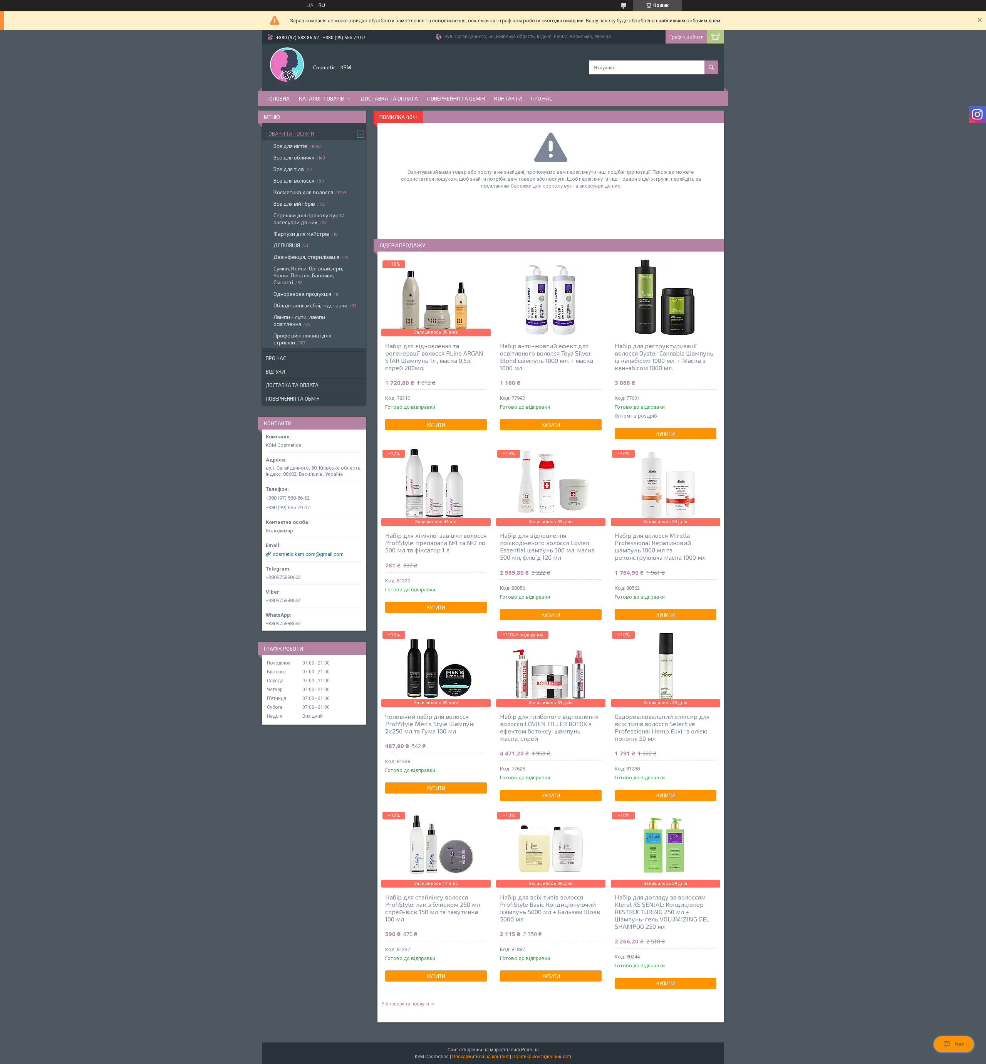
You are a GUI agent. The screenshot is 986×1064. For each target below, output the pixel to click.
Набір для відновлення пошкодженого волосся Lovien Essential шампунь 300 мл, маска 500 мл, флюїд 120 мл (547, 546)
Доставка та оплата (389, 98)
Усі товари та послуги (405, 1004)
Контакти (508, 98)
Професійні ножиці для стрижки (302, 339)
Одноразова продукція (302, 293)
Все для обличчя (293, 157)
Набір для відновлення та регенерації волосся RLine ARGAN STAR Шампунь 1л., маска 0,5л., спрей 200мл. (434, 356)
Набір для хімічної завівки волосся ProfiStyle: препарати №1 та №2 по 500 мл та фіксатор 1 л (435, 543)
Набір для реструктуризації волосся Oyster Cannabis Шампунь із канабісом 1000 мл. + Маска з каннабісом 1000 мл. (664, 356)
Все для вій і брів (294, 203)
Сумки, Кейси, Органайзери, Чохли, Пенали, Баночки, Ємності (308, 275)
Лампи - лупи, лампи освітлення (299, 320)
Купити (436, 425)
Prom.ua (530, 1049)
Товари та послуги (290, 134)
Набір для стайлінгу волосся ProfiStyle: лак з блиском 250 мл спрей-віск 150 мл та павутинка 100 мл (432, 908)
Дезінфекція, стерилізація (306, 256)
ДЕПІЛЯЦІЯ (286, 245)
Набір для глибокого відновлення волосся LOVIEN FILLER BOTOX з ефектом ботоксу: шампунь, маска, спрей (549, 727)
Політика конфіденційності (541, 1056)
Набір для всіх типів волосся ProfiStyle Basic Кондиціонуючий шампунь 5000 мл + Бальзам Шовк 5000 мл (550, 908)
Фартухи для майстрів (301, 233)
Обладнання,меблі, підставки (310, 305)
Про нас (541, 98)
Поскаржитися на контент (480, 1056)
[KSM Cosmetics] (287, 66)
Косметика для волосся (303, 192)
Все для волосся (293, 180)
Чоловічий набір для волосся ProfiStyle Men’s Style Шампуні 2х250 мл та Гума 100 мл (430, 724)
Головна (278, 98)
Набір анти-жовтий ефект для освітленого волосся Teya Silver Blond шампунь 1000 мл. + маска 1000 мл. (546, 356)
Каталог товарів (321, 98)
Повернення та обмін (456, 98)
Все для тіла (288, 169)
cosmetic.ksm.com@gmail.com (308, 554)
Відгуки (275, 372)
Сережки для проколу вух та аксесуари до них (565, 186)
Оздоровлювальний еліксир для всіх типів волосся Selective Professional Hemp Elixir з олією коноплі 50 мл (662, 727)
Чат (959, 1044)
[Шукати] (711, 67)
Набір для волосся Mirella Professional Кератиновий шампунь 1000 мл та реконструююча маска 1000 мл (660, 546)
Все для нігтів (290, 146)
